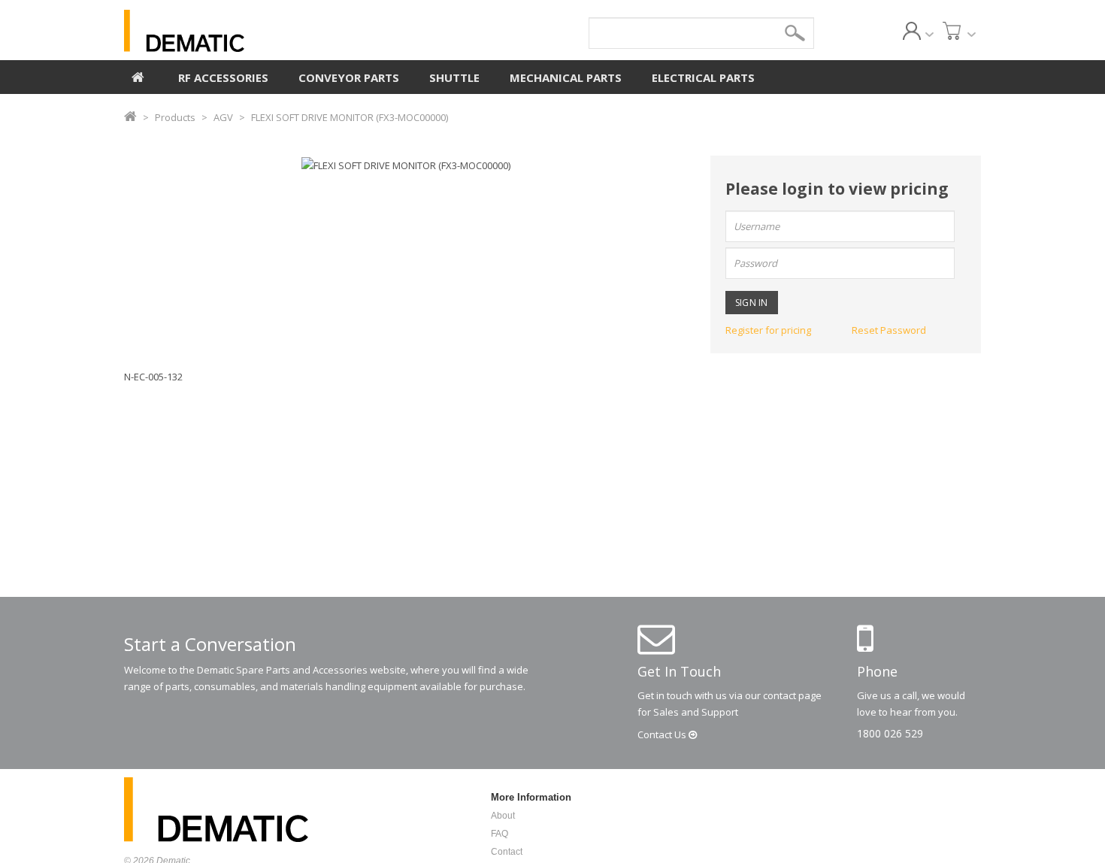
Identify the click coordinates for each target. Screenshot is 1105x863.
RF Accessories (223, 77)
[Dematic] (252, 31)
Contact (663, 734)
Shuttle (454, 77)
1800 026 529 (890, 733)
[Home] (138, 75)
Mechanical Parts (566, 77)
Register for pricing (768, 330)
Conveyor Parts (348, 77)
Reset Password (889, 330)
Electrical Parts (703, 77)
